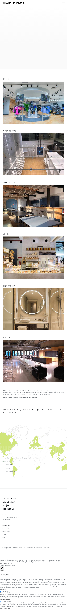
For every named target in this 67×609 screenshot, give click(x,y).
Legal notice (47, 547)
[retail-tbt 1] (33, 82)
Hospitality (9, 285)
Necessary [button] (3, 589)
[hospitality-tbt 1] (33, 289)
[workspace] (33, 185)
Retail (6, 79)
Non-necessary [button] (5, 599)
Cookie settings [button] (5, 563)
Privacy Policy (6, 529)
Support (4, 534)
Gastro (6, 234)
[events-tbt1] (33, 340)
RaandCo (10, 548)
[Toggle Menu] (63, 3)
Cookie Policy (6, 531)
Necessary (5, 591)
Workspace (9, 182)
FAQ (3, 537)
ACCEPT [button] (13, 563)
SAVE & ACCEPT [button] (5, 608)
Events (6, 337)
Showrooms (9, 130)
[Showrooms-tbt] (33, 134)
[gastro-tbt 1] (33, 237)
